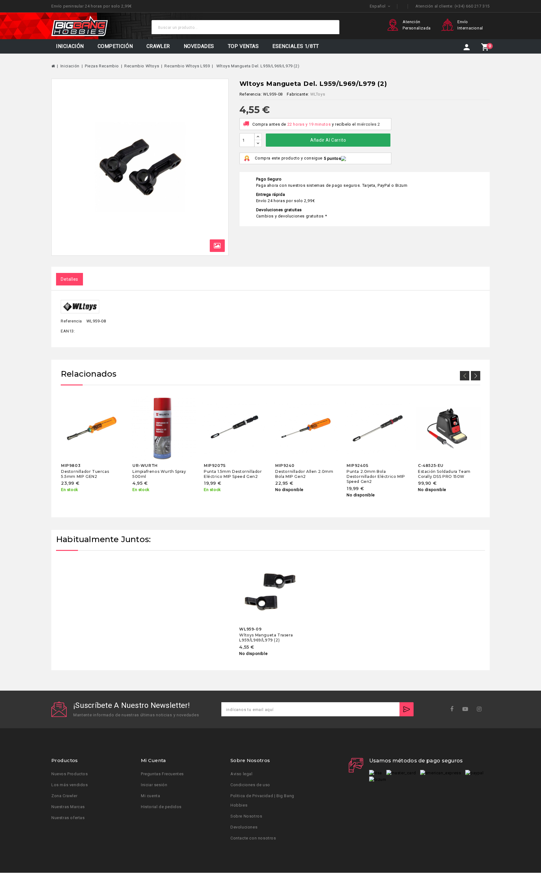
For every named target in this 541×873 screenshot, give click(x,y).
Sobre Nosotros (246, 816)
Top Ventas (243, 46)
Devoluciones (243, 827)
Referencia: (251, 94)
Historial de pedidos (161, 807)
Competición (115, 46)
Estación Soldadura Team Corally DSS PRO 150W (444, 474)
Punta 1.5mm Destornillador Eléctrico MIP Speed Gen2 (233, 474)
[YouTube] (467, 709)
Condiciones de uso (250, 785)
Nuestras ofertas (68, 818)
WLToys (317, 94)
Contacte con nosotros (253, 838)
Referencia (71, 321)
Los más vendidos (69, 785)
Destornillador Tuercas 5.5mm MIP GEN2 (85, 474)
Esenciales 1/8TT (295, 46)
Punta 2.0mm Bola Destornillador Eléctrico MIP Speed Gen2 (376, 476)
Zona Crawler (64, 796)
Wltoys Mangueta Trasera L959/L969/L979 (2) (266, 637)
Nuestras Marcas (68, 807)
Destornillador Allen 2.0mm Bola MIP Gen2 (304, 474)
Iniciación (70, 46)
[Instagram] (481, 709)
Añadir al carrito (328, 140)
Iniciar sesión (154, 785)
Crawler (158, 46)
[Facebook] (453, 709)
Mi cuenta (150, 796)
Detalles (69, 279)
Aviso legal (241, 774)
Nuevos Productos (69, 774)
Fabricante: (298, 94)
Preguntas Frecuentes (162, 774)
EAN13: (68, 331)
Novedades (199, 46)
